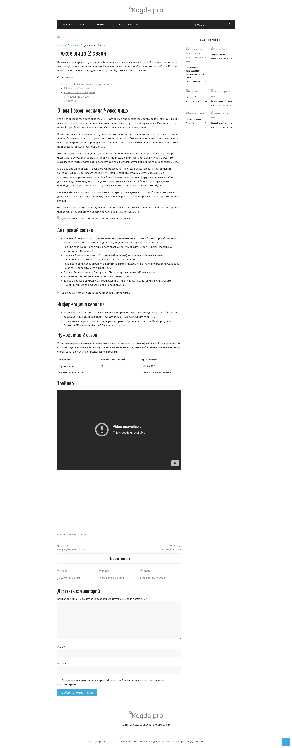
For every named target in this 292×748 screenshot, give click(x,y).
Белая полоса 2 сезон (152, 578)
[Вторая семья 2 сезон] (104, 570)
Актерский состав (76, 88)
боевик (61, 534)
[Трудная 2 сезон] (221, 50)
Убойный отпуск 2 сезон (221, 123)
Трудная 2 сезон (218, 54)
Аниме (100, 24)
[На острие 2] (196, 92)
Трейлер (70, 100)
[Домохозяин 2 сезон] (62, 570)
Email (61, 663)
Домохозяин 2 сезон (69, 578)
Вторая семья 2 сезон (111, 578)
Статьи (116, 24)
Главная (62, 45)
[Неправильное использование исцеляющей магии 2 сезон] (196, 56)
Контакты (134, 24)
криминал (71, 534)
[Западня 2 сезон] (196, 114)
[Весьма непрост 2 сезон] (221, 94)
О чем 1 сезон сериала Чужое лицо (86, 84)
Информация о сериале (79, 92)
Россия (82, 534)
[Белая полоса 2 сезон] (145, 570)
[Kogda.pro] (146, 9)
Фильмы (84, 24)
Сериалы (66, 24)
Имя (61, 647)
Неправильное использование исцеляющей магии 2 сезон (195, 72)
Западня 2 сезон (193, 119)
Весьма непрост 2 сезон (221, 101)
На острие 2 (191, 97)
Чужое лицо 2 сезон (77, 96)
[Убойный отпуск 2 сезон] (221, 116)
